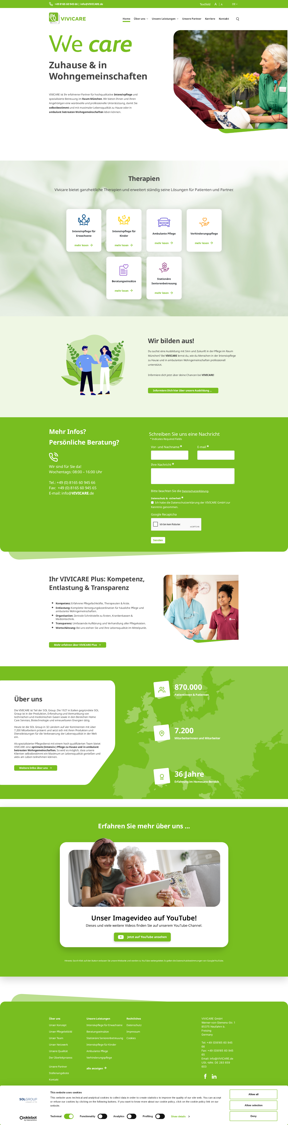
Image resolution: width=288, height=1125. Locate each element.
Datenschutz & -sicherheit (166, 498)
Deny (253, 1116)
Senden (158, 540)
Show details (178, 1116)
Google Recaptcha (164, 514)
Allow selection (253, 1105)
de (234, 4)
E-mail (201, 447)
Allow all (253, 1094)
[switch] (102, 1116)
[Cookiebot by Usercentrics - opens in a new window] (28, 1118)
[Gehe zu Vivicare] (67, 18)
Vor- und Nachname (165, 447)
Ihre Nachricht (161, 465)
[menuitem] (83, 245)
